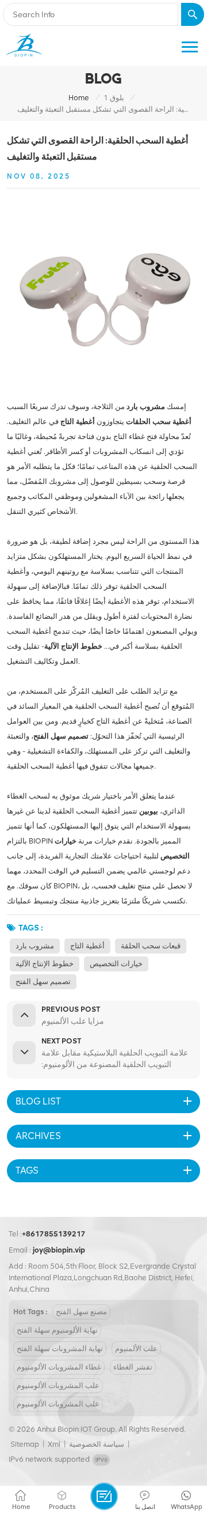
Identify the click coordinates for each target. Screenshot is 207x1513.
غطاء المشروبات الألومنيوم (59, 1367)
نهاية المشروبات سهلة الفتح (60, 1348)
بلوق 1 (113, 97)
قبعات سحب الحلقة (151, 945)
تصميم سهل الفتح (43, 981)
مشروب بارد (35, 945)
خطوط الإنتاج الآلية (45, 963)
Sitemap (24, 1444)
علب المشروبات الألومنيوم (58, 1385)
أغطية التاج (87, 945)
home (78, 97)
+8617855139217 (54, 1234)
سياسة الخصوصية (96, 1444)
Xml (54, 1444)
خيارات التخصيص (116, 963)
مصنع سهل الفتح (81, 1311)
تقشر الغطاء (132, 1367)
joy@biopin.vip (59, 1250)
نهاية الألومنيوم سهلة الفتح (57, 1330)
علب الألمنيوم (136, 1348)
